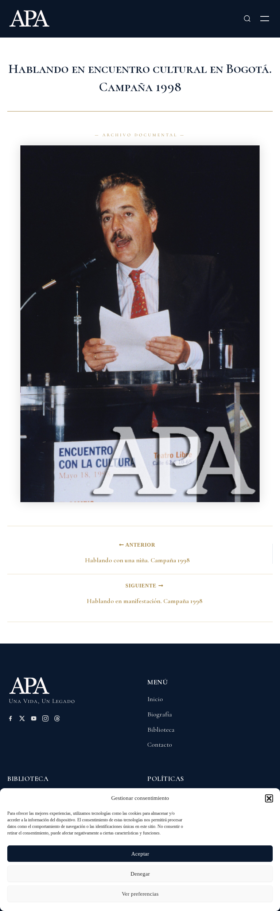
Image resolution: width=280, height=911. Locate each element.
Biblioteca (161, 730)
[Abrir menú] (265, 18)
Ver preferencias (140, 894)
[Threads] (57, 719)
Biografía (159, 714)
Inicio (155, 699)
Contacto (159, 744)
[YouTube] (34, 719)
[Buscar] (247, 19)
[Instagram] (45, 719)
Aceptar (140, 854)
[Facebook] (10, 719)
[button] (269, 798)
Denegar (140, 874)
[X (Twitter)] (22, 719)
